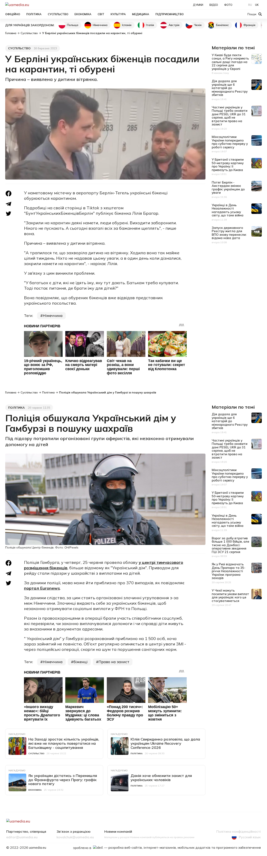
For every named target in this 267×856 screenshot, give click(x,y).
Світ (101, 14)
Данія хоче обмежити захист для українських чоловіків (161, 777)
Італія (150, 25)
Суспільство (58, 14)
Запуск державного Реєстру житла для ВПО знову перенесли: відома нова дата (229, 233)
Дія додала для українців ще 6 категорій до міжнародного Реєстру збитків (230, 88)
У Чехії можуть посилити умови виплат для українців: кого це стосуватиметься (230, 595)
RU (250, 4)
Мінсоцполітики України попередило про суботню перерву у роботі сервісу (230, 142)
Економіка (82, 14)
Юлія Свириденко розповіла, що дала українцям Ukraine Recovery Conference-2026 (165, 743)
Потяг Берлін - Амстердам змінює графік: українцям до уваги (228, 187)
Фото (228, 4)
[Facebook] (8, 193)
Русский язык (250, 837)
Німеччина (100, 25)
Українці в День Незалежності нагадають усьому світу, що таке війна (227, 210)
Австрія (174, 25)
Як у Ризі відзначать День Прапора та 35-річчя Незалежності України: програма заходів (228, 571)
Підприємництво (169, 14)
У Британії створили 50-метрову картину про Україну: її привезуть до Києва (228, 165)
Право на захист (113, 661)
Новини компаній (118, 832)
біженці (80, 661)
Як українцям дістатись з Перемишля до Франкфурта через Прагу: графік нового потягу (62, 779)
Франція (249, 25)
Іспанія (126, 25)
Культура (118, 14)
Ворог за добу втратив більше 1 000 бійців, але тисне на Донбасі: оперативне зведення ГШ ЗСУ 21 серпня (230, 545)
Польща (72, 25)
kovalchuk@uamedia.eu (75, 837)
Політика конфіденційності (238, 832)
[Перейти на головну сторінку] (31, 4)
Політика (34, 14)
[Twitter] (8, 213)
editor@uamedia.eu (22, 837)
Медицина (140, 14)
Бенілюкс (222, 25)
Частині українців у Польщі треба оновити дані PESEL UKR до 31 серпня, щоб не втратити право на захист (229, 116)
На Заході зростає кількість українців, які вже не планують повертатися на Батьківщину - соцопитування (63, 743)
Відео (213, 4)
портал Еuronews (42, 588)
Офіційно (12, 14)
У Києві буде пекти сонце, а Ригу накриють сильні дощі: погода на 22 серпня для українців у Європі (230, 62)
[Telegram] (8, 204)
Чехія (198, 25)
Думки (198, 4)
